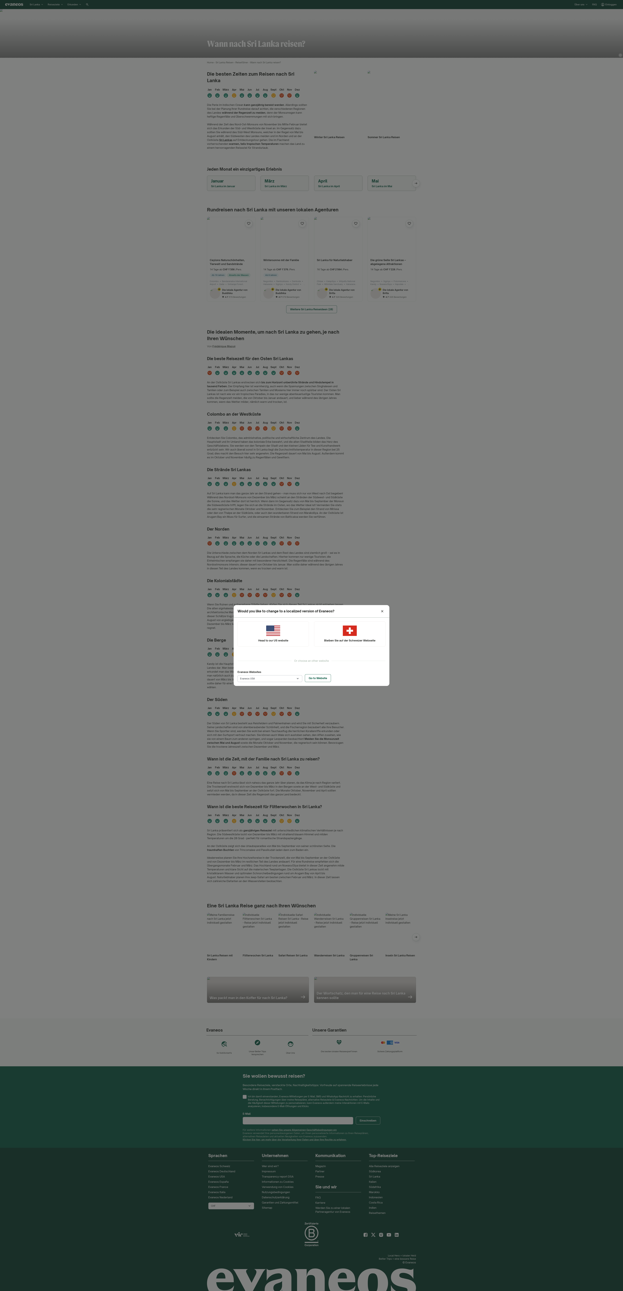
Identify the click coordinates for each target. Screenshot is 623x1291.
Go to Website (318, 678)
